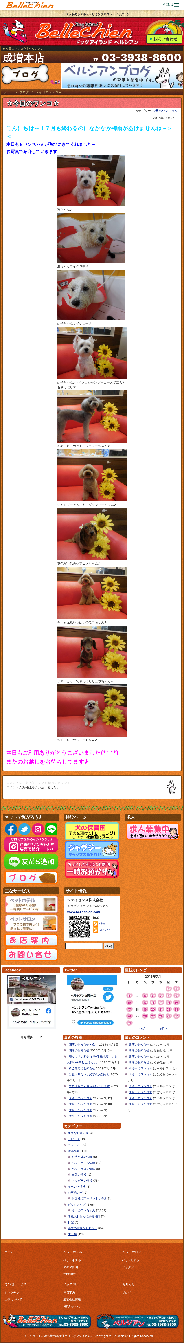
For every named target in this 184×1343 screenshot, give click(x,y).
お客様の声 (75, 1192)
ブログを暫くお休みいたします (89, 1086)
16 (176, 1002)
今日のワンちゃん (165, 110)
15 (168, 1002)
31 (129, 1023)
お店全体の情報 (82, 1157)
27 (153, 1016)
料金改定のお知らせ (82, 1068)
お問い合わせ (165, 38)
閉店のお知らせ (79, 1050)
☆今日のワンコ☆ (80, 1098)
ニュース (74, 1145)
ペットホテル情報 (83, 1163)
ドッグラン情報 (82, 1180)
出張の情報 (79, 1174)
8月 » (163, 1028)
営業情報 (74, 1151)
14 (160, 1002)
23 (176, 1009)
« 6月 (142, 1028)
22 (168, 1009)
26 (145, 1016)
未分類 (72, 1234)
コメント (104, 929)
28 (161, 1016)
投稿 (101, 923)
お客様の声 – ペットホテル (89, 1198)
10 (129, 1002)
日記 (71, 1222)
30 (176, 1016)
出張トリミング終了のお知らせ (89, 1074)
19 (145, 1009)
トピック (74, 1139)
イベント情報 (76, 1186)
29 (168, 1016)
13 (152, 1002)
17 (129, 1009)
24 (129, 1016)
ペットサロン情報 (83, 1168)
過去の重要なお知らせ (82, 1228)
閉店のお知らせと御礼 (83, 1044)
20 (153, 1009)
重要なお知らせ (78, 1133)
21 (160, 1009)
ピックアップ (76, 1204)
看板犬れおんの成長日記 (84, 1216)
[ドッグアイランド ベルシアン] (30, 5)
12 (145, 1002)
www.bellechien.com (83, 912)
